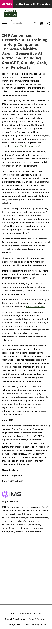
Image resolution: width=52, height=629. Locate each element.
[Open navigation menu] (4, 23)
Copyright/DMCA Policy (18, 624)
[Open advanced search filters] (41, 23)
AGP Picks (7, 4)
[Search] (35, 23)
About (14, 613)
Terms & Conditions (38, 619)
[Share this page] (48, 23)
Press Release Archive (30, 613)
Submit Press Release (15, 619)
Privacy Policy (39, 624)
